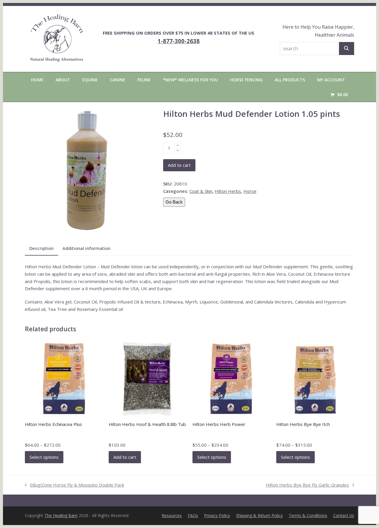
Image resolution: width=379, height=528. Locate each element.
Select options (44, 457)
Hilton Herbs (228, 191)
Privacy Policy (217, 515)
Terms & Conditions (308, 515)
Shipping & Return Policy (259, 515)
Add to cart (179, 165)
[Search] (346, 48)
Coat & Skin (201, 191)
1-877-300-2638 (179, 41)
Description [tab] (41, 248)
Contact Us (343, 515)
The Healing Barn (61, 515)
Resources (172, 515)
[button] (339, 94)
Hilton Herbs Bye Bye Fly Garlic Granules (307, 485)
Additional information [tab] (86, 248)
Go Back (174, 201)
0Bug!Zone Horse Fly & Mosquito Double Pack (74, 485)
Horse (249, 191)
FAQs (193, 515)
